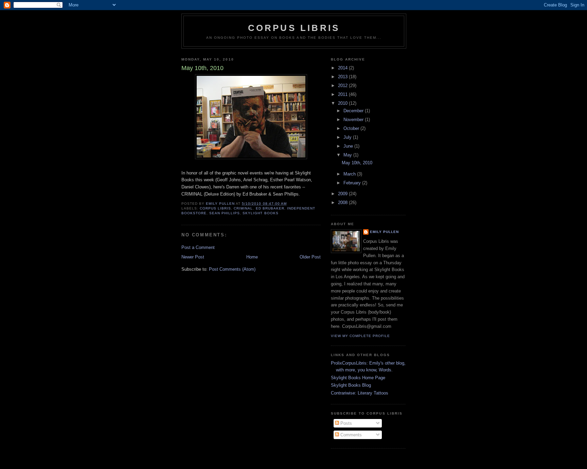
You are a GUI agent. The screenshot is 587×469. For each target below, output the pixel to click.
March (350, 174)
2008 (343, 202)
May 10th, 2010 (357, 162)
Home (252, 256)
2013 (343, 76)
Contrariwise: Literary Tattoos (359, 393)
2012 (343, 85)
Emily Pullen (384, 232)
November (354, 119)
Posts (345, 423)
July (348, 137)
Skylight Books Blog (351, 385)
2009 (343, 193)
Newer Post (192, 256)
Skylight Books (260, 213)
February (352, 182)
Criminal (243, 208)
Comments (350, 434)
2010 (343, 103)
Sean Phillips (224, 213)
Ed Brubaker (270, 208)
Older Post (310, 256)
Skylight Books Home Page (358, 377)
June (348, 146)
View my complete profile (360, 336)
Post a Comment (198, 247)
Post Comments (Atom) (232, 269)
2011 (343, 94)
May (348, 154)
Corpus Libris (294, 28)
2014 (343, 67)
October (351, 128)
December (354, 110)
